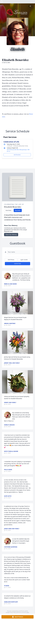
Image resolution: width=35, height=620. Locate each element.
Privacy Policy (13, 612)
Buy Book (17, 210)
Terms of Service (22, 612)
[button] (17, 302)
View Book (8, 210)
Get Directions (17, 154)
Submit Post (17, 263)
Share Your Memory (11, 234)
